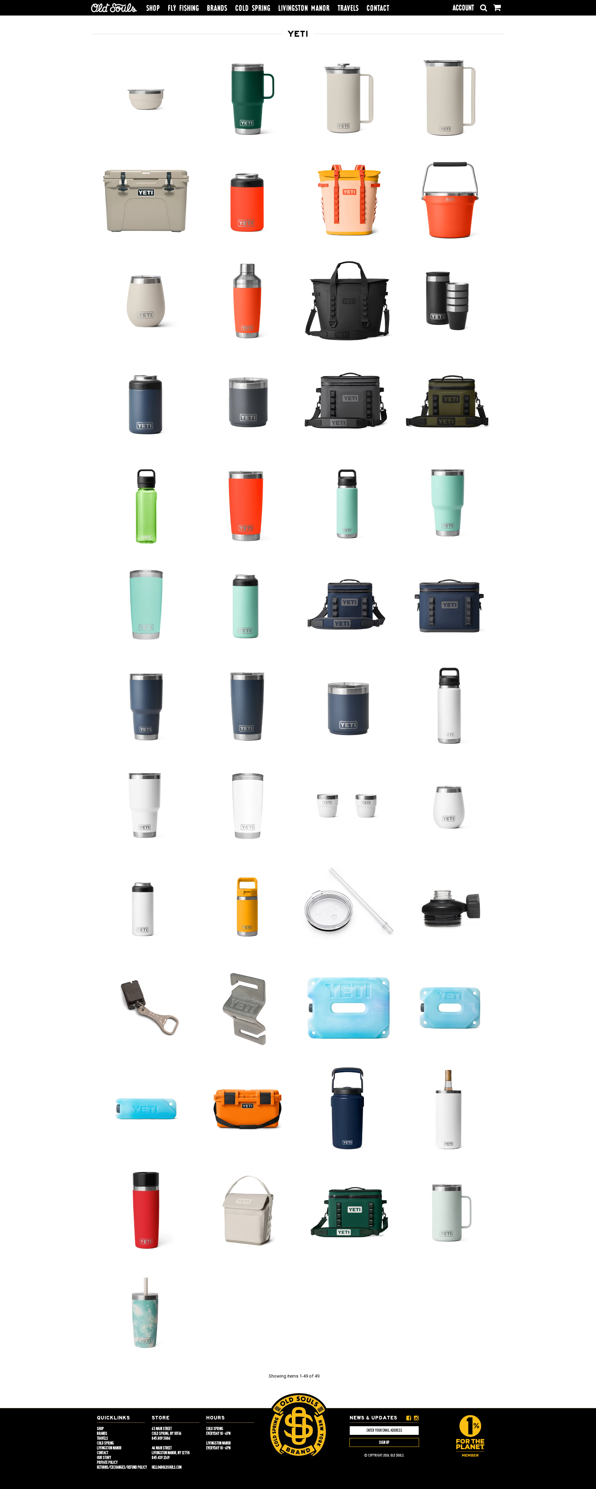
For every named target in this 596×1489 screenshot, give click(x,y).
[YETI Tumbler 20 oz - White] (247, 807)
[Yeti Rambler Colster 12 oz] (247, 199)
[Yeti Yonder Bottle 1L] (146, 504)
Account (463, 8)
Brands (217, 8)
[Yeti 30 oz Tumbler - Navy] (146, 706)
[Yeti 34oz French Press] (348, 100)
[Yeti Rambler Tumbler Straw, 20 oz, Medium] (348, 907)
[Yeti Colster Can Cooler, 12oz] (146, 402)
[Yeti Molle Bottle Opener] (247, 1008)
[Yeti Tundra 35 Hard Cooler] (146, 200)
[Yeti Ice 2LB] (450, 1008)
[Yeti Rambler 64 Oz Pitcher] (450, 100)
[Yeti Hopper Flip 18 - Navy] (450, 605)
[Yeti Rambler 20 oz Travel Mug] (247, 100)
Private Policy (107, 1462)
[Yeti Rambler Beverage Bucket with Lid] (450, 200)
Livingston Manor (304, 8)
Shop (153, 8)
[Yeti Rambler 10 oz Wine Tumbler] (146, 301)
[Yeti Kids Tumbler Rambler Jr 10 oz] (146, 1312)
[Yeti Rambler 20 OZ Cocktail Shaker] (247, 301)
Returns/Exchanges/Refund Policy (122, 1467)
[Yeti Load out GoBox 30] (247, 1109)
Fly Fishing (183, 8)
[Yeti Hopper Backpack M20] (348, 200)
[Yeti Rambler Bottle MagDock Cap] (450, 907)
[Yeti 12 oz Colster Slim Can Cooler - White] (146, 907)
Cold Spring (252, 8)
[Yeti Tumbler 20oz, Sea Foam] (146, 605)
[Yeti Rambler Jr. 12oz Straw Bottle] (247, 907)
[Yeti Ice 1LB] (146, 1109)
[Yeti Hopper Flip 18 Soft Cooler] (348, 1211)
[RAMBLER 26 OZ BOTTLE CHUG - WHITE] (450, 706)
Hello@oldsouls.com (166, 1467)
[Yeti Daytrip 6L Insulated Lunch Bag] (247, 1211)
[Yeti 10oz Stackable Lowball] (247, 402)
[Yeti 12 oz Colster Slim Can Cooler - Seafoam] (247, 605)
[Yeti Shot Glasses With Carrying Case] (450, 301)
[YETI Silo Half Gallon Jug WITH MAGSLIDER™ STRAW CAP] (348, 1109)
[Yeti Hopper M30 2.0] (348, 301)
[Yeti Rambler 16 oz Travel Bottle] (146, 1211)
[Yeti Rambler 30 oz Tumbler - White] (146, 807)
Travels (348, 8)
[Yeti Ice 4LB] (348, 1008)
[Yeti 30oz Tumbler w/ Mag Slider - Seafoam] (450, 504)
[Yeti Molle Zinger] (146, 1008)
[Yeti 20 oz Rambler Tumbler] (247, 504)
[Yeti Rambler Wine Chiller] (450, 1109)
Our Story (104, 1457)
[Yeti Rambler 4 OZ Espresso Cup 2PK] (348, 807)
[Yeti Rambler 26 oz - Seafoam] (348, 504)
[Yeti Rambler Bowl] (146, 100)
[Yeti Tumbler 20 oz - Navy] (247, 706)
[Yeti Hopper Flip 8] (450, 402)
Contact (378, 8)
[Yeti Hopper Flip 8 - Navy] (348, 605)
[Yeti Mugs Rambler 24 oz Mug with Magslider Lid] (450, 1211)
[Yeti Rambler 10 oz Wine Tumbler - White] (450, 807)
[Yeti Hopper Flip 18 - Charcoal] (348, 402)
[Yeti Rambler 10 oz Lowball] (348, 706)
